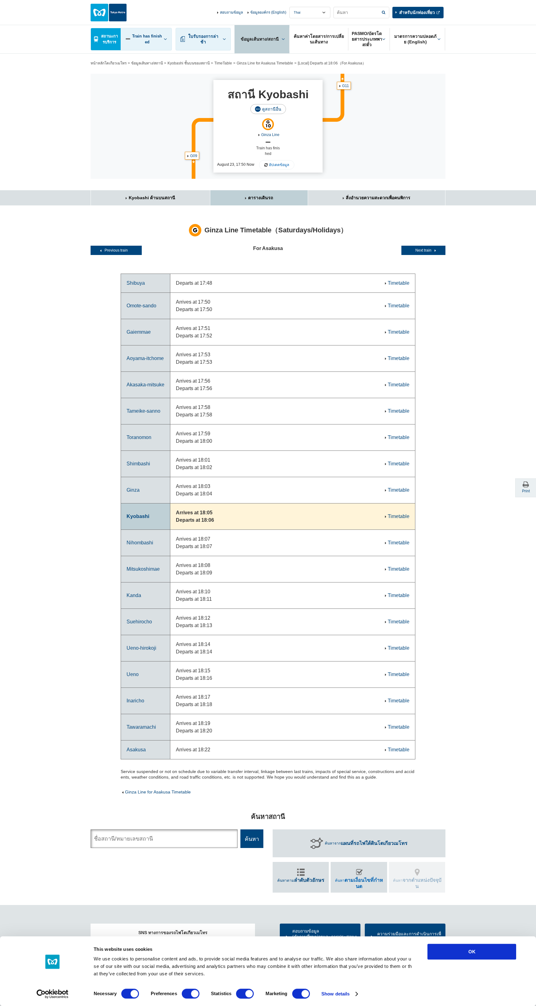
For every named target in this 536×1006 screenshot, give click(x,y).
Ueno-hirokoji (141, 648)
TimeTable (223, 63)
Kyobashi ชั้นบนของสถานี (189, 63)
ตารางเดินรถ (260, 197)
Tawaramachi (141, 727)
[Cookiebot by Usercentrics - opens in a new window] (52, 994)
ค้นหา (359, 883)
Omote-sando (141, 305)
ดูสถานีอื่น (271, 109)
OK (472, 951)
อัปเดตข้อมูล (279, 165)
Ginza (133, 490)
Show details (335, 993)
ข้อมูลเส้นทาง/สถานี (147, 63)
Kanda (134, 595)
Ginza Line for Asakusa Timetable (265, 63)
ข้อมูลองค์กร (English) (268, 12)
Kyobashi (138, 516)
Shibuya (136, 283)
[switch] (190, 994)
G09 (193, 156)
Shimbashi (138, 463)
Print (526, 491)
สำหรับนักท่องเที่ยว (417, 12)
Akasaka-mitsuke (145, 384)
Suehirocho (139, 621)
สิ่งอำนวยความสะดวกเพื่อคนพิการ (378, 197)
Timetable (398, 283)
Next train (423, 250)
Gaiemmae (139, 332)
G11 (345, 86)
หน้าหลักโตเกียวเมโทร (109, 63)
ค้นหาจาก (366, 843)
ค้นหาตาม (300, 880)
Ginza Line (270, 135)
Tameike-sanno (143, 411)
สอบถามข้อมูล (231, 12)
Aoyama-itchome (145, 358)
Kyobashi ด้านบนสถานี (152, 197)
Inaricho (135, 700)
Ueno (133, 674)
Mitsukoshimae (143, 569)
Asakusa (136, 749)
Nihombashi (140, 542)
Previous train (116, 250)
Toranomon (139, 437)
